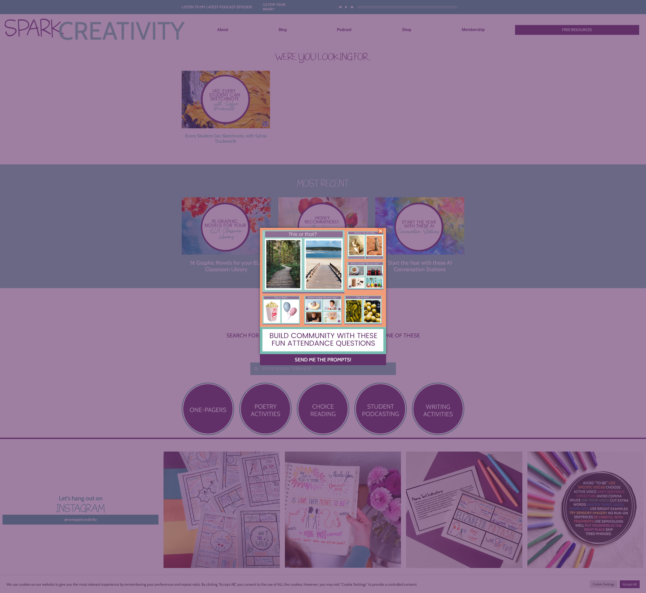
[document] (323, 296)
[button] (380, 231)
